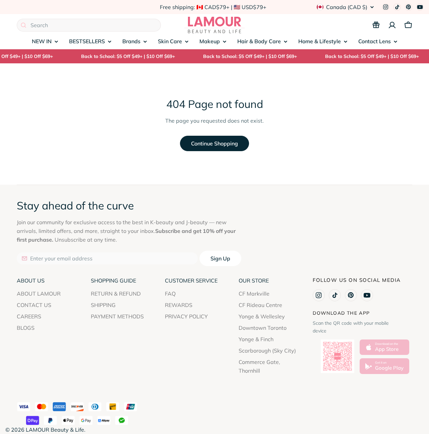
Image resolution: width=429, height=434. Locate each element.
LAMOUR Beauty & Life (55, 429)
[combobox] (89, 25)
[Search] (23, 25)
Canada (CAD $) (346, 7)
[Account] (392, 25)
